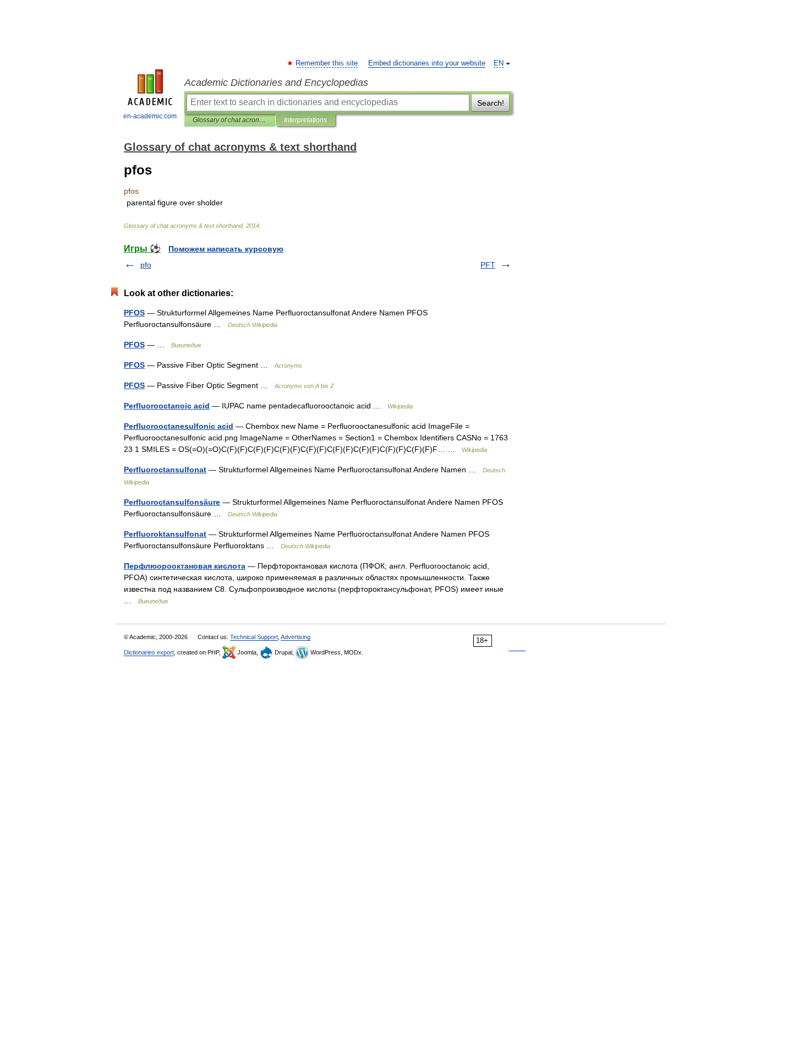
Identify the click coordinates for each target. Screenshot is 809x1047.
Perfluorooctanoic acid (167, 405)
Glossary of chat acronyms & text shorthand (230, 120)
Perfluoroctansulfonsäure (172, 502)
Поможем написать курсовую (225, 248)
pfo (145, 264)
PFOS (134, 312)
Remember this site (327, 63)
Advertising (295, 637)
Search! (490, 103)
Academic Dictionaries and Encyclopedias (276, 82)
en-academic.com (150, 116)
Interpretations (305, 120)
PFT (487, 264)
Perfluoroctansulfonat (165, 469)
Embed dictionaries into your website (426, 63)
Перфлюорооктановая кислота (184, 565)
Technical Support (254, 637)
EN (499, 63)
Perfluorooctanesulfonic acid (178, 426)
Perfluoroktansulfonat (165, 534)
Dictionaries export (149, 652)
